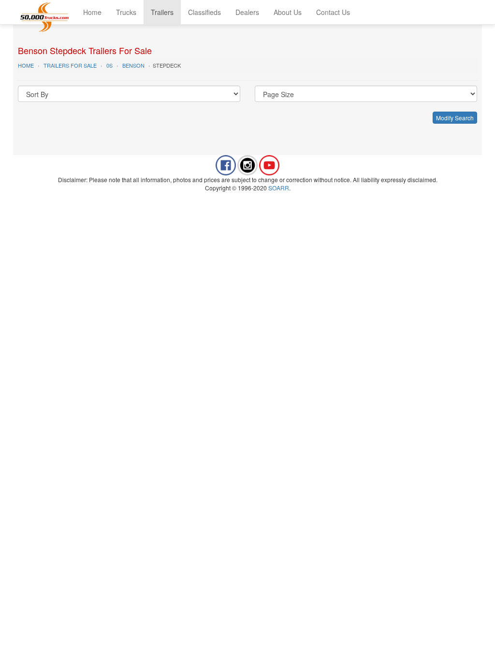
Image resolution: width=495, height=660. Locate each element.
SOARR (278, 188)
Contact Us (333, 12)
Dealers (247, 12)
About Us (288, 12)
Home (92, 12)
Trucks (126, 12)
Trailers (162, 12)
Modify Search (455, 118)
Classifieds (204, 12)
